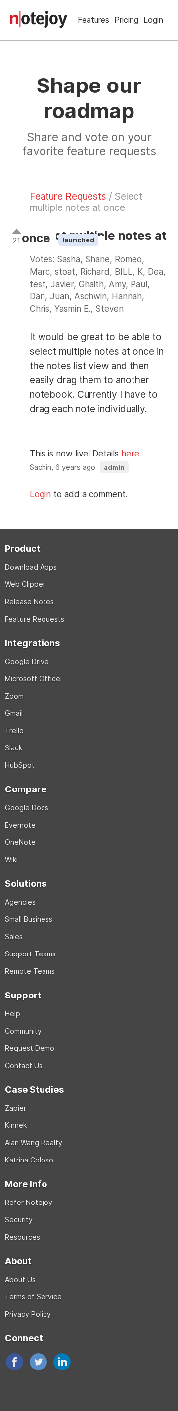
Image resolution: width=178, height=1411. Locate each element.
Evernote (20, 825)
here (130, 453)
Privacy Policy (28, 1314)
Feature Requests (68, 196)
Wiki (11, 859)
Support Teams (30, 954)
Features (93, 20)
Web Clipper (25, 584)
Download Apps (31, 567)
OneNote (20, 842)
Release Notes (29, 601)
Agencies (20, 902)
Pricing (126, 20)
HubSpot (20, 765)
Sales (14, 936)
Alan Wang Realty (33, 1142)
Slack (13, 748)
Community (23, 1031)
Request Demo (29, 1048)
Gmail (14, 713)
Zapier (15, 1108)
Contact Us (24, 1065)
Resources (22, 1237)
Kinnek (16, 1125)
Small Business (28, 919)
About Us (20, 1279)
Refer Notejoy (28, 1202)
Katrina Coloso (29, 1160)
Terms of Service (33, 1296)
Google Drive (27, 661)
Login (153, 20)
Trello (14, 730)
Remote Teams (30, 971)
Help (12, 1013)
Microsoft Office (32, 678)
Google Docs (26, 807)
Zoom (14, 696)
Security (19, 1219)
